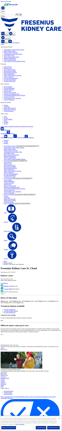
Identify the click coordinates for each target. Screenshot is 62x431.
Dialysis (6, 118)
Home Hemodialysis (9, 74)
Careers (3, 381)
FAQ (2, 387)
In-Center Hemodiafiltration (11, 78)
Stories (5, 121)
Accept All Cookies (41, 427)
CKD (5, 116)
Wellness (6, 122)
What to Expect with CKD (11, 52)
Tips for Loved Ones (9, 97)
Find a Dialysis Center (9, 69)
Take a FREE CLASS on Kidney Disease (14, 61)
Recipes (6, 105)
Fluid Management (8, 111)
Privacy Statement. (20, 424)
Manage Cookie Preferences (8, 427)
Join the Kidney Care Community (12, 98)
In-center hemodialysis (9, 312)
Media (2, 385)
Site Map (19, 396)
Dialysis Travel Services (10, 92)
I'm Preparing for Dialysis (19, 126)
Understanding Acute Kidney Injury (13, 54)
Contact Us (3, 376)
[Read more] (31, 339)
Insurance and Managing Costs (12, 94)
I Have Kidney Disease (7, 126)
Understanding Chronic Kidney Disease (14, 49)
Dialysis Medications (9, 88)
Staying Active (7, 91)
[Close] (59, 418)
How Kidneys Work (9, 55)
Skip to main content (6, 1)
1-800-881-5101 (7, 286)
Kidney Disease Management (11, 57)
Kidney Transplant (8, 77)
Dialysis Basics (8, 66)
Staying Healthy (8, 86)
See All (6, 123)
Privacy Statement (5, 396)
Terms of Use (13, 396)
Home (5, 261)
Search (3, 17)
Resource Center (5, 378)
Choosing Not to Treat (9, 81)
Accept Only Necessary (53, 427)
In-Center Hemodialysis (10, 79)
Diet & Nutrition (8, 119)
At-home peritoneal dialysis (11, 311)
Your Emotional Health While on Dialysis (14, 95)
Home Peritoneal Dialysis (10, 72)
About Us (3, 382)
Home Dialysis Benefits (10, 71)
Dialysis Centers (8, 263)
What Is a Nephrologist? (10, 60)
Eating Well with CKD (10, 108)
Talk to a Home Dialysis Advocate (12, 75)
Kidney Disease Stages (10, 51)
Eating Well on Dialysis (10, 109)
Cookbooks (7, 106)
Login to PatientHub (9, 99)
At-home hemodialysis (9, 309)
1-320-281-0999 (7, 289)
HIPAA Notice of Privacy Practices (30, 396)
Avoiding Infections (9, 89)
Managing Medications (10, 58)
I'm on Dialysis (29, 126)
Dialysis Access (8, 68)
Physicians (3, 384)
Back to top (4, 374)
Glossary (3, 379)
